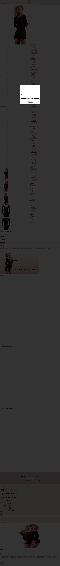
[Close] (39, 85)
